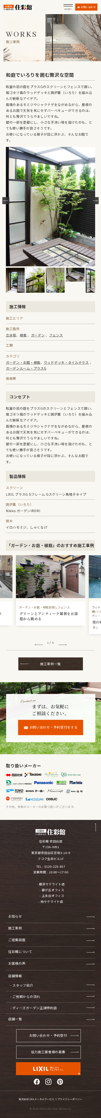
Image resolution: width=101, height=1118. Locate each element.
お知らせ (15, 916)
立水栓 (11, 335)
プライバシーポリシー (70, 1099)
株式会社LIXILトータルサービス (36, 1099)
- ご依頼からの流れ (25, 996)
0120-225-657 (54, 866)
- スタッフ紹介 (21, 985)
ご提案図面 (17, 939)
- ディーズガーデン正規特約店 (33, 1007)
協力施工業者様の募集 (48, 1051)
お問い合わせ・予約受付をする (53, 727)
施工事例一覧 (50, 663)
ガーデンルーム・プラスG (26, 368)
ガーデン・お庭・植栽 (23, 362)
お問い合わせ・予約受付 (48, 1035)
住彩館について (20, 951)
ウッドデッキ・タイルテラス (66, 362)
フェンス (56, 335)
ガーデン (38, 335)
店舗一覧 (15, 1019)
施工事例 (15, 928)
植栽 (23, 335)
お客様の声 (17, 963)
